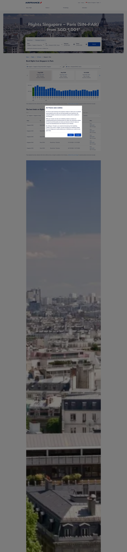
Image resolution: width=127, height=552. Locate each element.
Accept (77, 135)
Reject (70, 135)
